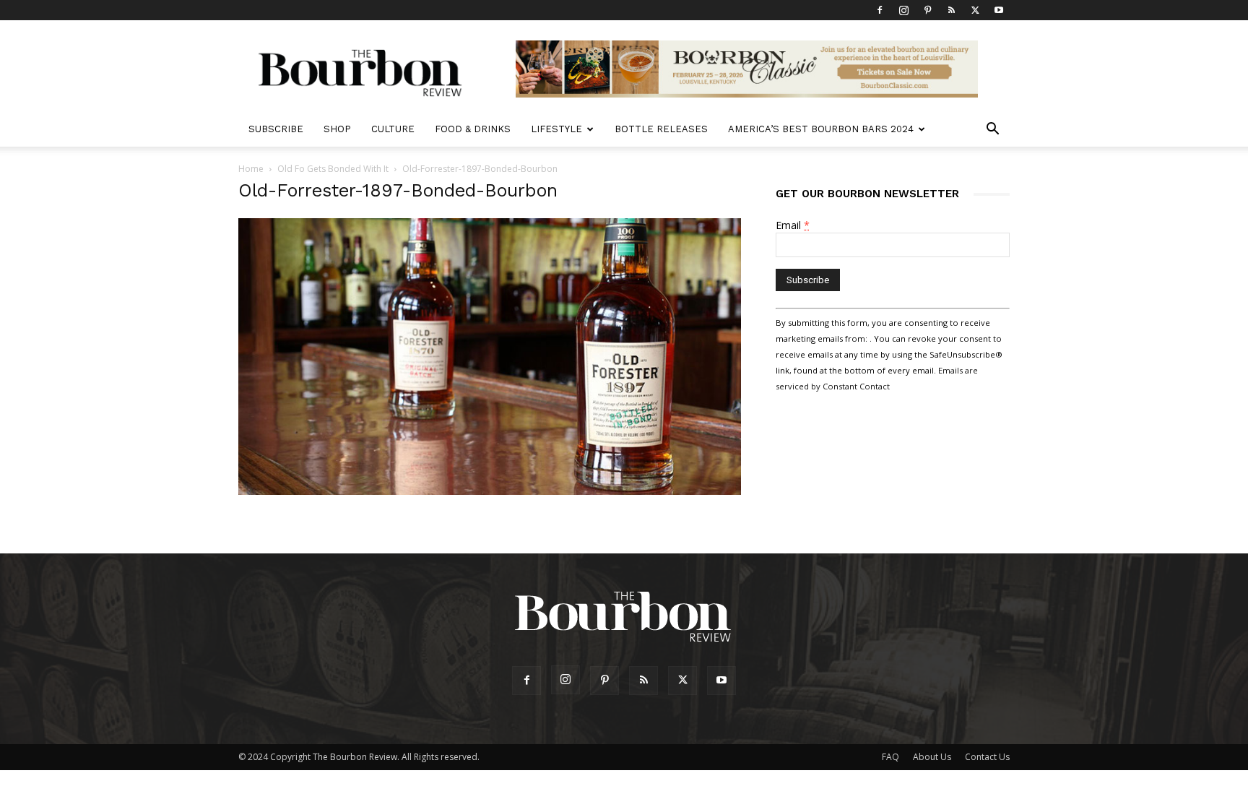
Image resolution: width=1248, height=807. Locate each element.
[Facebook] (879, 10)
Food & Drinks (473, 129)
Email (793, 225)
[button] (992, 130)
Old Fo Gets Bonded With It (333, 169)
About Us (932, 757)
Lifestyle (556, 129)
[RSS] (951, 10)
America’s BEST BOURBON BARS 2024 (821, 129)
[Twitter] (975, 10)
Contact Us (987, 757)
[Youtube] (999, 10)
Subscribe (275, 129)
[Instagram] (903, 10)
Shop (337, 129)
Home (251, 169)
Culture (393, 129)
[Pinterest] (927, 10)
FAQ (890, 757)
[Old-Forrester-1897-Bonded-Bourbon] (489, 491)
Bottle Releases (661, 129)
